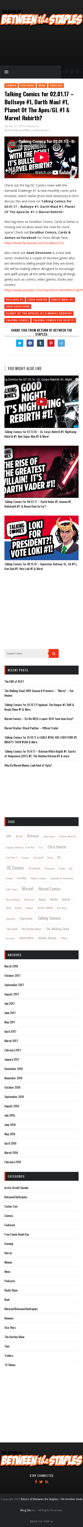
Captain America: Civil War (20, 847)
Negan (42, 899)
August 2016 (11, 1106)
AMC (8, 836)
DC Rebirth (35, 868)
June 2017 (10, 1012)
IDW (70, 868)
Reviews (9, 1318)
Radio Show (10, 1290)
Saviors (29, 908)
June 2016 (10, 1124)
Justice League (38, 878)
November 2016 (13, 1078)
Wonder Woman (47, 938)
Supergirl (10, 918)
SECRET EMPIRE (45, 908)
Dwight (61, 868)
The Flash (11, 928)
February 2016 (12, 1161)
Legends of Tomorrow (61, 878)
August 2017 (11, 994)
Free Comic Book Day (16, 1234)
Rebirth (66, 899)
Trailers (56, 85)
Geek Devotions (18, 306)
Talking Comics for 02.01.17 (53, 320)
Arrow (19, 836)
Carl (41, 847)
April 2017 (10, 1031)
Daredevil (38, 857)
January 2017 (11, 1059)
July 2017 (9, 1003)
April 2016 (10, 1143)
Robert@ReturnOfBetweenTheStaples (27, 130)
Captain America (67, 836)
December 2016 (13, 1068)
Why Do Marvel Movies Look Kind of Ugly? (28, 765)
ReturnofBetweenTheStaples (21, 1308)
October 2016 (12, 1087)
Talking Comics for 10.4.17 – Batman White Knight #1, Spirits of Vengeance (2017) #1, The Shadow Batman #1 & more (40, 753)
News (42, 85)
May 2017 (9, 1022)
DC (59, 857)
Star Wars (62, 908)
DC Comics (15, 867)
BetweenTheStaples (15, 1197)
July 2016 (9, 1115)
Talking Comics (17, 320)
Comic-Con (10, 1206)
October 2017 (12, 975)
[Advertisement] (41, 47)
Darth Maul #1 (62, 299)
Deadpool (49, 868)
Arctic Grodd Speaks (16, 1187)
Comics (11, 85)
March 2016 (11, 1152)
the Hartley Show (31, 928)
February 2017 (12, 1050)
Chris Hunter (37, 299)
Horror (8, 1252)
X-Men (63, 938)
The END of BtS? (14, 681)
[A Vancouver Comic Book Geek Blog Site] (41, 26)
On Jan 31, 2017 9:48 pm (19, 126)
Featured (27, 85)
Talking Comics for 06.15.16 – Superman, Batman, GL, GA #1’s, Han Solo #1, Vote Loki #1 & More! (40, 566)
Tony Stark (10, 938)
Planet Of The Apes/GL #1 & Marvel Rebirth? (39, 313)
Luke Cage (11, 889)
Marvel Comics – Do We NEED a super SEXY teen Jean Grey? (38, 718)
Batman (33, 836)
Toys (7, 1346)
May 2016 (9, 1133)
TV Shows (9, 1364)
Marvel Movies (13, 899)
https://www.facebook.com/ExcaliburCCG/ (34, 243)
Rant (7, 1299)
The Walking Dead (57, 928)
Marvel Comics (50, 888)
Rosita (18, 908)
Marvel (27, 888)
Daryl (50, 857)
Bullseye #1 (14, 299)
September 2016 (14, 1096)
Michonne (29, 899)
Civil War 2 (11, 857)
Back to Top (40, 1521)
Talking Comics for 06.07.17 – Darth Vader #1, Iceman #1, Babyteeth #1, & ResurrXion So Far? (38, 503)
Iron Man (22, 878)
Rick (8, 908)
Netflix (54, 899)
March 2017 (11, 1040)
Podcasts (9, 1280)
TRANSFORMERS (26, 938)
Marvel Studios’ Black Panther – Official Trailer (31, 728)
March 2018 (11, 966)
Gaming (8, 1243)
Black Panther (49, 836)
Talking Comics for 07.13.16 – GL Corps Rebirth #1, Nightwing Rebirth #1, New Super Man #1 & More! (40, 434)
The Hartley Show (14, 1336)
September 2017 (14, 984)
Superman (25, 918)
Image (9, 878)
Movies (8, 1262)
